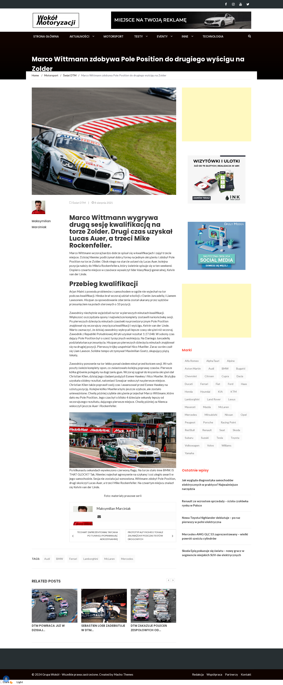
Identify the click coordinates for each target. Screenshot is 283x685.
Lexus (231, 399)
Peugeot (190, 422)
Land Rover (214, 399)
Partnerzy (231, 674)
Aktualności (79, 36)
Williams (226, 445)
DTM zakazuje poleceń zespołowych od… (149, 628)
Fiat (218, 383)
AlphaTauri (212, 360)
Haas (244, 383)
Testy (138, 36)
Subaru (189, 437)
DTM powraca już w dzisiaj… (48, 628)
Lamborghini (90, 558)
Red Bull (190, 430)
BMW (59, 558)
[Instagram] (233, 4)
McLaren (109, 558)
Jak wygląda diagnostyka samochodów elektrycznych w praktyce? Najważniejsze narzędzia (210, 484)
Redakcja (198, 674)
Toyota (235, 437)
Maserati (190, 407)
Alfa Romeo (192, 360)
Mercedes (127, 558)
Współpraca (214, 674)
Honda (189, 391)
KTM (233, 391)
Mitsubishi (211, 414)
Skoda (236, 430)
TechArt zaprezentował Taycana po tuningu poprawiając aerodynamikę (97, 536)
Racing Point (228, 422)
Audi (47, 558)
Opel (244, 414)
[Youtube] (240, 4)
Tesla (219, 437)
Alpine (231, 360)
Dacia (240, 376)
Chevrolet (191, 376)
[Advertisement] (216, 114)
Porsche (208, 422)
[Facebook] (226, 4)
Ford (230, 383)
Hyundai (205, 391)
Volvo (210, 445)
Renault (207, 430)
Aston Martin (193, 368)
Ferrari (73, 558)
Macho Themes (123, 674)
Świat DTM (79, 202)
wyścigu (136, 325)
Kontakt (246, 674)
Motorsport (113, 36)
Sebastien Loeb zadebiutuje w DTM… (103, 628)
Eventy (162, 36)
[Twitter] (247, 4)
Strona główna (46, 36)
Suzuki (205, 437)
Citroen (209, 376)
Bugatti (240, 368)
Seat (222, 430)
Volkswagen (192, 445)
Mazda (207, 407)
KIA (220, 391)
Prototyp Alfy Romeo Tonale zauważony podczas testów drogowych (145, 536)
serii (139, 495)
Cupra (225, 376)
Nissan (229, 414)
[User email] (99, 517)
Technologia (213, 36)
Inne (185, 36)
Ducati (189, 383)
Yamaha (189, 453)
